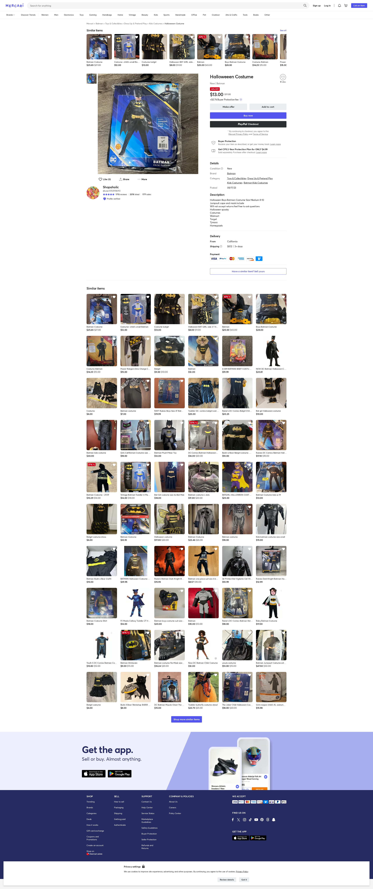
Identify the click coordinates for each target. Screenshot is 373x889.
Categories (91, 813)
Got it (244, 879)
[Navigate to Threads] (268, 820)
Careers (172, 807)
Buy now (248, 115)
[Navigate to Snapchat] (274, 820)
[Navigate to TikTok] (250, 820)
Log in (327, 5)
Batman (99, 23)
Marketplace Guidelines (147, 820)
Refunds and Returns (147, 847)
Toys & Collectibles (113, 23)
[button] (339, 5)
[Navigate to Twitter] (239, 820)
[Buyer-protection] (241, 99)
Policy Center (175, 813)
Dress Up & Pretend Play (135, 23)
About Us (173, 801)
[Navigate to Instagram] (244, 820)
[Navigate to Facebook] (233, 820)
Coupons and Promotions (93, 838)
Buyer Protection (149, 833)
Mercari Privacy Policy (238, 134)
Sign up (317, 5)
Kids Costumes (155, 23)
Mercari (90, 23)
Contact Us (146, 801)
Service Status (147, 813)
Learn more (275, 144)
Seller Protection (148, 839)
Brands (90, 807)
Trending (91, 801)
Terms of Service (260, 134)
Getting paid (120, 819)
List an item (359, 5)
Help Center (147, 807)
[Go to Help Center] (222, 168)
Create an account (95, 845)
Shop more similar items (187, 719)
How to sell (119, 801)
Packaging (119, 807)
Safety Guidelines (149, 827)
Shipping (118, 813)
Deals (89, 819)
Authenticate (120, 825)
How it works (92, 825)
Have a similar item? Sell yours (248, 271)
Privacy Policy (242, 871)
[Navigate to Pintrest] (262, 820)
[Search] (305, 5)
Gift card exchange (95, 830)
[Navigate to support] (235, 802)
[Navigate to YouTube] (256, 820)
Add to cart (268, 106)
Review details (227, 879)
